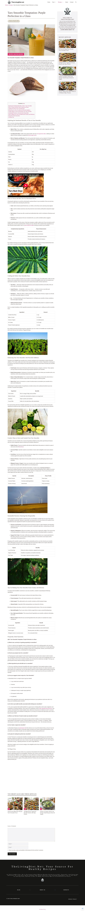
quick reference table (29, 225)
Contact (71, 2)
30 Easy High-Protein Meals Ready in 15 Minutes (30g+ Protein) (67, 92)
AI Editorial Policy (42, 909)
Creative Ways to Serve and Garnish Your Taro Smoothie (19, 111)
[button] (75, 2)
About (66, 2)
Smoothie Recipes (18, 54)
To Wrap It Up (11, 117)
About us (42, 889)
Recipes (60, 2)
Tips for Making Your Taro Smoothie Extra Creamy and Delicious (21, 114)
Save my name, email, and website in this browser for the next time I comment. (26, 850)
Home (48, 2)
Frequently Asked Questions (14, 115)
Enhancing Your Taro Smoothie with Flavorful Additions (19, 110)
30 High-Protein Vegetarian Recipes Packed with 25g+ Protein (30, 813)
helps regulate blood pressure (45, 708)
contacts (66, 889)
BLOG (18, 889)
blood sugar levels (32, 135)
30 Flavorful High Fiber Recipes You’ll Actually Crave (15, 812)
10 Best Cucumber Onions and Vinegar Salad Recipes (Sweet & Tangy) (47, 813)
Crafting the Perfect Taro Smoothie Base (16, 108)
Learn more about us (67, 29)
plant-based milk (22, 727)
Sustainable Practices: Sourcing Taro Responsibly (18, 112)
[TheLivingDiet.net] (9, 2)
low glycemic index (41, 133)
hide (23, 103)
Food (53, 2)
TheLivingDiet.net (17, 2)
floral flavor (21, 446)
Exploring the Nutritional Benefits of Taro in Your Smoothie (20, 105)
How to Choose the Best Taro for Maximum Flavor (18, 107)
